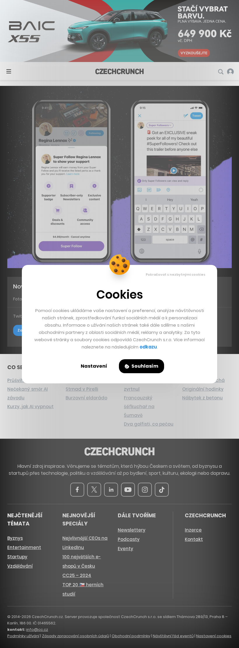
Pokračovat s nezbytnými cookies (175, 274)
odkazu (148, 347)
